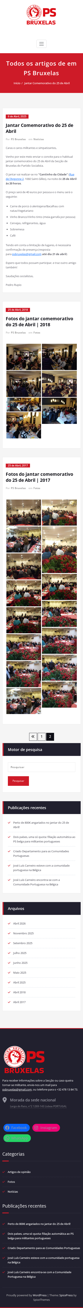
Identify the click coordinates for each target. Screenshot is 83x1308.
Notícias (38, 139)
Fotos (36, 332)
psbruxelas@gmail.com (27, 254)
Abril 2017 (19, 1002)
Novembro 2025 (23, 933)
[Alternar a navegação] (41, 44)
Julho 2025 (19, 953)
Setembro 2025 (22, 943)
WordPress (40, 1295)
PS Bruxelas (18, 139)
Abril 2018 (19, 992)
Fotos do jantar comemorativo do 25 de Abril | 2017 (39, 477)
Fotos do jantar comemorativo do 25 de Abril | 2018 (39, 322)
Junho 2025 (20, 963)
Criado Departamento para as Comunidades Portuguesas (44, 1248)
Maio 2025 (19, 972)
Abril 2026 (19, 923)
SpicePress (66, 1295)
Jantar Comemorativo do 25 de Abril (47, 83)
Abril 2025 (19, 982)
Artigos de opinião (19, 1172)
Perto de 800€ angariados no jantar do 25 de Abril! (39, 1224)
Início (17, 83)
